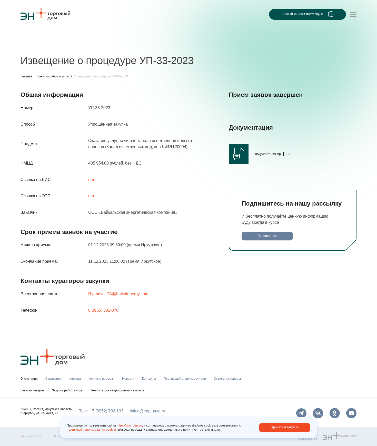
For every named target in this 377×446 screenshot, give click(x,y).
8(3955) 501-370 (103, 310)
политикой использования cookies (92, 429)
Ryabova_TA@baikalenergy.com (118, 294)
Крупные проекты (86, 45)
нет (91, 179)
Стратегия (30, 45)
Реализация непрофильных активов (117, 390)
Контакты (140, 45)
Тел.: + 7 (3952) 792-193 (101, 411)
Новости (117, 45)
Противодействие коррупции (185, 378)
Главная (27, 76)
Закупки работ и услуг (53, 76)
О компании (32, 35)
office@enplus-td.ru (147, 411)
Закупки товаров (32, 390)
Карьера (55, 45)
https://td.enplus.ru (129, 425)
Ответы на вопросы (228, 378)
